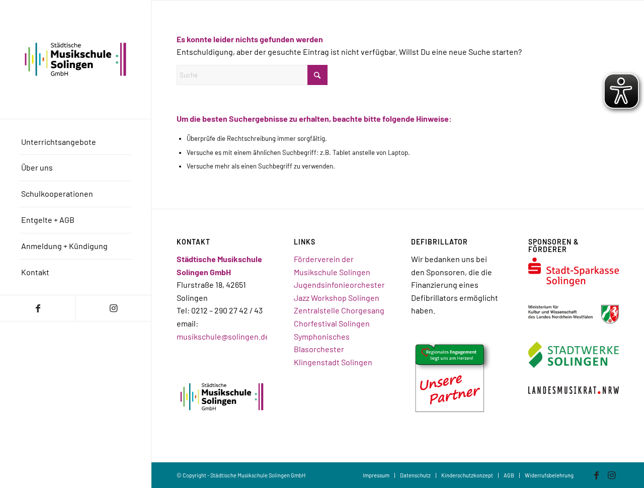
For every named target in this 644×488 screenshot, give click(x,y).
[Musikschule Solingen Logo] (75, 59)
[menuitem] (75, 142)
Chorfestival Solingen (332, 323)
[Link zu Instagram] (113, 308)
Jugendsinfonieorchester (339, 284)
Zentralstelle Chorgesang (339, 310)
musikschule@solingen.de (223, 336)
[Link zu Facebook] (37, 308)
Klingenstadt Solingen (333, 362)
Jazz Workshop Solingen (336, 297)
